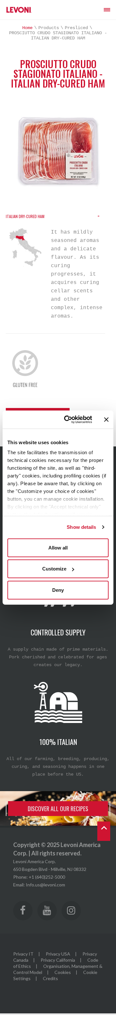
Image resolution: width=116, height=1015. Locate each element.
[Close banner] (106, 419)
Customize (54, 568)
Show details (81, 527)
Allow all (58, 547)
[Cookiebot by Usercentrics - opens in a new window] (68, 419)
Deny (58, 589)
